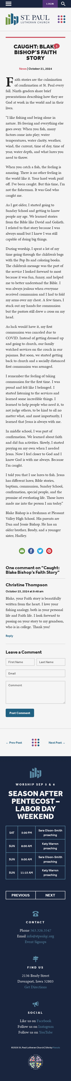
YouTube (46, 1032)
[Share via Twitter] (40, 551)
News (23, 69)
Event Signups (35, 941)
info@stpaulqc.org (40, 936)
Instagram (46, 1026)
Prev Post (15, 742)
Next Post (55, 742)
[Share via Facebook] (31, 551)
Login (50, 3)
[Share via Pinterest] (49, 551)
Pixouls (56, 1047)
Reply (9, 636)
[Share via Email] (22, 551)
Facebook (44, 1020)
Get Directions (35, 987)
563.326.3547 (40, 930)
